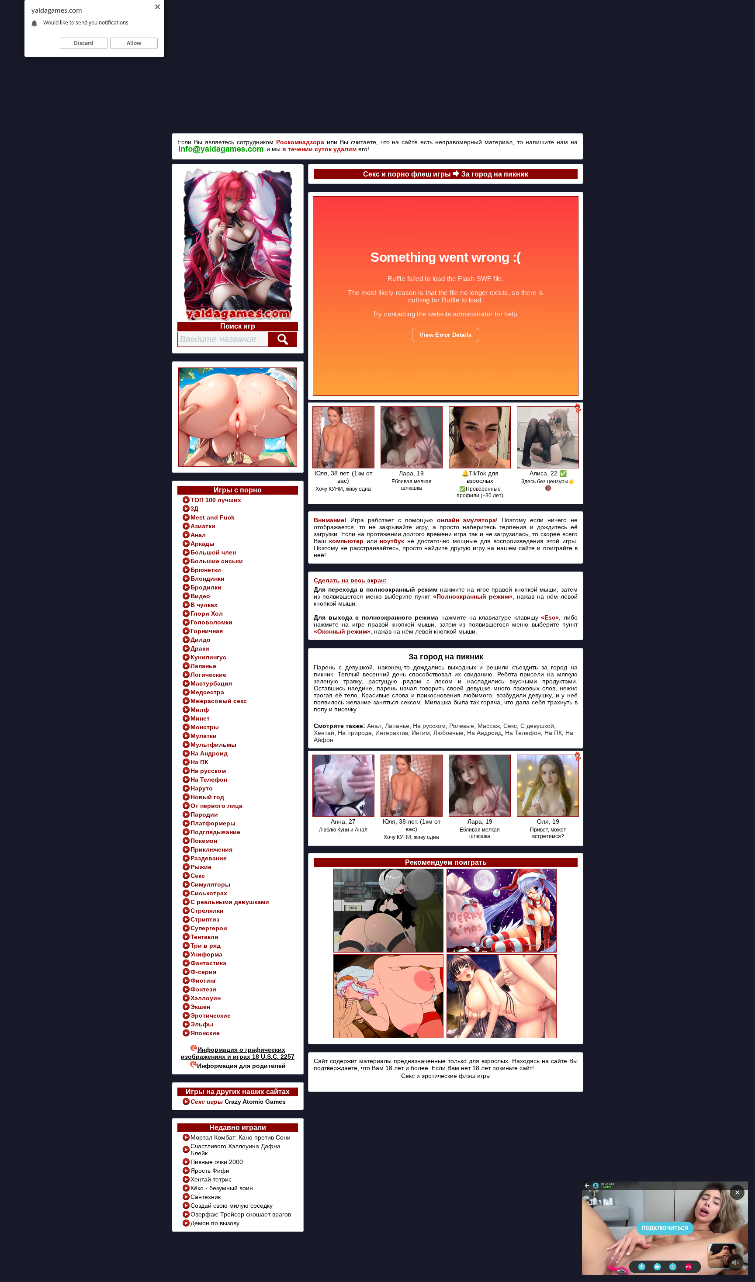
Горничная (206, 630)
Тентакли (204, 936)
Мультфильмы (213, 744)
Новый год (207, 796)
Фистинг (203, 980)
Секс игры (207, 1101)
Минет (200, 718)
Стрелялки (207, 910)
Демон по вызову (214, 1223)
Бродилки (206, 587)
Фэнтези (203, 989)
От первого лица (216, 805)
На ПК (199, 762)
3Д (194, 508)
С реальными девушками (229, 901)
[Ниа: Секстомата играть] (389, 951)
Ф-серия (203, 971)
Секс (197, 875)
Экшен (200, 1006)
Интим (421, 732)
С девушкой (537, 725)
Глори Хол (206, 613)
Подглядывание (215, 831)
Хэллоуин (205, 997)
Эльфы (201, 1024)
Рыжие (200, 866)
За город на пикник (494, 174)
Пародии (204, 814)
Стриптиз (204, 919)
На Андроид (209, 753)
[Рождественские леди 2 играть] (502, 951)
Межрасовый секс (218, 700)
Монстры (204, 727)
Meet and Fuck (212, 517)
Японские (205, 1032)
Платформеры (213, 823)
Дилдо (200, 639)
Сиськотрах (208, 893)
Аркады (202, 543)
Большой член (213, 552)
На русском (208, 770)
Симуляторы (210, 884)
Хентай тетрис (211, 1179)
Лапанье (203, 665)
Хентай (324, 732)
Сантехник (205, 1196)
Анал (198, 534)
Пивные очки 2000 (216, 1161)
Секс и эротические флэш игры (446, 1075)
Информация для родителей (241, 1065)
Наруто (201, 788)
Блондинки (207, 578)
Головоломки (211, 622)
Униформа (206, 954)
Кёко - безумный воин (221, 1188)
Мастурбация (211, 683)
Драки (199, 648)
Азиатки (202, 526)
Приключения (211, 849)
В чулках (204, 604)
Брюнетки (205, 569)
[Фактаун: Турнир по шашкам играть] (502, 1036)
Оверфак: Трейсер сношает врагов (240, 1214)
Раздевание (208, 858)
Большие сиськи (216, 561)
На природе (355, 732)
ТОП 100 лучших (215, 499)
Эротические (210, 1015)
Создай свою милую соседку (231, 1205)
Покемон (203, 840)
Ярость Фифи (209, 1170)
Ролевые (461, 725)
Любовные (448, 732)
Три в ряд (205, 945)
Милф (199, 709)
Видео (200, 595)
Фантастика (208, 963)
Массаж (489, 725)
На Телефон (208, 779)
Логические (208, 674)
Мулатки (203, 735)
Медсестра (207, 692)
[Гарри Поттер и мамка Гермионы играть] (389, 1036)
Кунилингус (208, 657)
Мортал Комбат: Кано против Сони (240, 1137)
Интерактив (391, 732)
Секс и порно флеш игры (407, 174)
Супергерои (208, 928)
